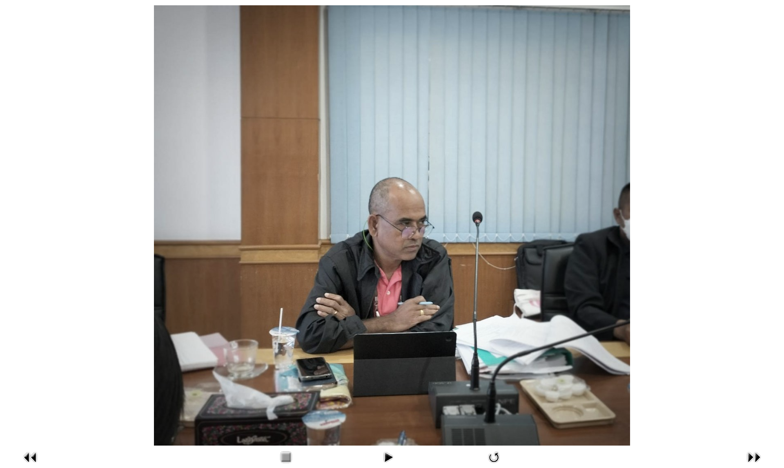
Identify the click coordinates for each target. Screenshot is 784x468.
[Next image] (754, 465)
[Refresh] (494, 465)
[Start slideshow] (388, 465)
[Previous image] (30, 465)
